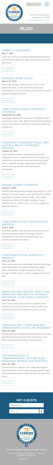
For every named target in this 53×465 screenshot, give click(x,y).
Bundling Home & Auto (17, 78)
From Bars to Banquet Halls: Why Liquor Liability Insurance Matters (26, 145)
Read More (8, 70)
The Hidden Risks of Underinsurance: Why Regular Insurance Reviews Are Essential (25, 358)
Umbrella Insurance (16, 50)
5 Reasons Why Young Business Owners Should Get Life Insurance (26, 326)
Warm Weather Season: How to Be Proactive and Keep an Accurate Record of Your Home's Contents (25, 294)
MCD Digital (31, 459)
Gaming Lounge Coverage (20, 184)
